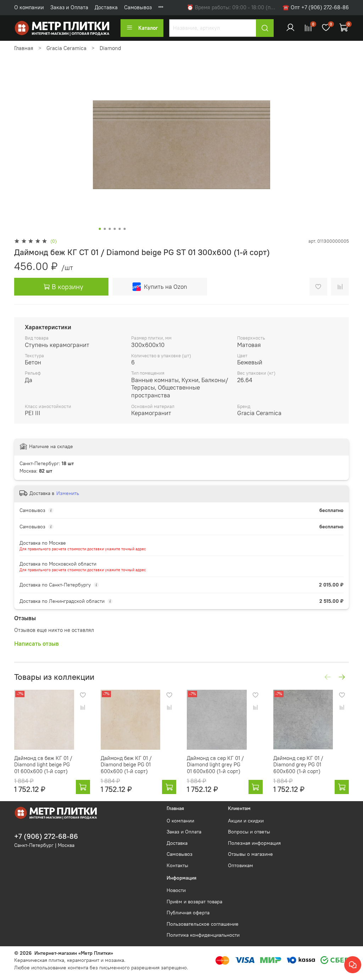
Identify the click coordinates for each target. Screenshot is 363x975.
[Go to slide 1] (100, 229)
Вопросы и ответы (249, 832)
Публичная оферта (188, 913)
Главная (23, 48)
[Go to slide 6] (125, 229)
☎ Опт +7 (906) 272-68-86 (316, 7)
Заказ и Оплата (69, 7)
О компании (29, 7)
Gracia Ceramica (66, 48)
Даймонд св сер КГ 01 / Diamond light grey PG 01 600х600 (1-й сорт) (215, 764)
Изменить (67, 493)
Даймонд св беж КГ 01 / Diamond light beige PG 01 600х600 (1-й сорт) (43, 764)
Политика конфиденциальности (203, 935)
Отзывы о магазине (250, 854)
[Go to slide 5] (120, 229)
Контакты (177, 866)
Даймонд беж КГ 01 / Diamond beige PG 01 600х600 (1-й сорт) (126, 764)
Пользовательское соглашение (203, 924)
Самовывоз (138, 7)
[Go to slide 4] (115, 229)
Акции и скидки (246, 821)
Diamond (110, 48)
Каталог (148, 27)
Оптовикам (240, 866)
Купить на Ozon (165, 287)
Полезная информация (254, 843)
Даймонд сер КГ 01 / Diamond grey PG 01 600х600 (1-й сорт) (298, 764)
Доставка (106, 7)
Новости (176, 890)
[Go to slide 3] (110, 229)
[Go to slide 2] (105, 229)
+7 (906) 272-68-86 (46, 836)
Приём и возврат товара (194, 902)
